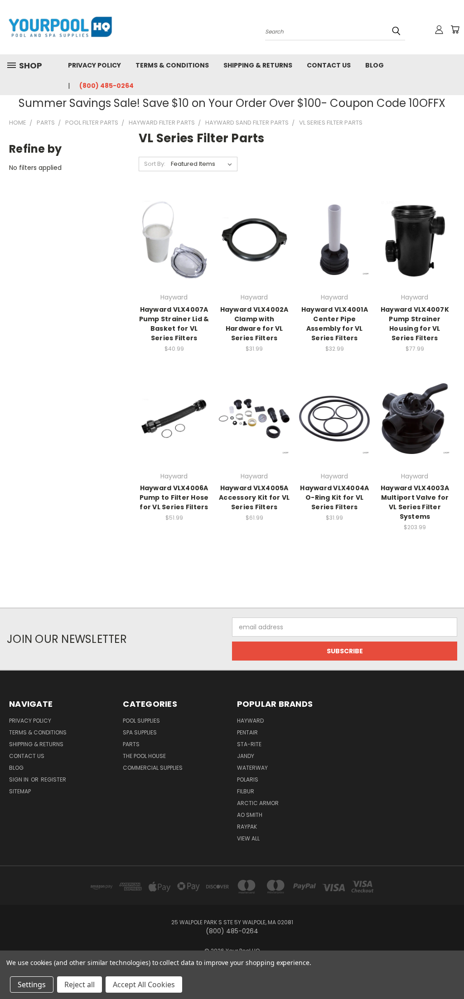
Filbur (245, 791)
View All (248, 838)
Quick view (174, 229)
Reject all (79, 984)
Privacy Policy (94, 65)
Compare (171, 247)
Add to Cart (254, 256)
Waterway (252, 768)
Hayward (250, 720)
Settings (32, 984)
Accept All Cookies (144, 984)
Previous (450, 971)
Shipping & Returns (257, 65)
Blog (374, 65)
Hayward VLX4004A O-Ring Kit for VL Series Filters (334, 497)
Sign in (19, 779)
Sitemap (20, 791)
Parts (131, 744)
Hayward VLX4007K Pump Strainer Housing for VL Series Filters (415, 324)
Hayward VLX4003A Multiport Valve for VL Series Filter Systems (415, 502)
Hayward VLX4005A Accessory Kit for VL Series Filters (254, 497)
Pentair (247, 732)
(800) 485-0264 (106, 85)
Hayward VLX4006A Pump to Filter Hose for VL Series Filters (174, 497)
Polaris (247, 779)
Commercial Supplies (153, 768)
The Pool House (144, 756)
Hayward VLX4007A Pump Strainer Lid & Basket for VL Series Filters (174, 324)
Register (53, 779)
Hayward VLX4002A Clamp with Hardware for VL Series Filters (254, 324)
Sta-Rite (249, 744)
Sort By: (154, 163)
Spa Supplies (140, 732)
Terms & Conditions (172, 65)
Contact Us (329, 65)
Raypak (247, 826)
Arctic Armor (258, 803)
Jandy (245, 756)
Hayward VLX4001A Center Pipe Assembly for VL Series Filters (334, 324)
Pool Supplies (141, 720)
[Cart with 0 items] (454, 29)
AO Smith (249, 815)
